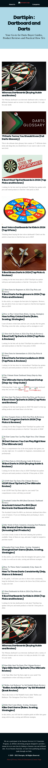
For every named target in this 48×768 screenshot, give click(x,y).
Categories (36, 4)
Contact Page (37, 759)
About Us (12, 4)
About (9, 759)
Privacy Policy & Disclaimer (21, 759)
